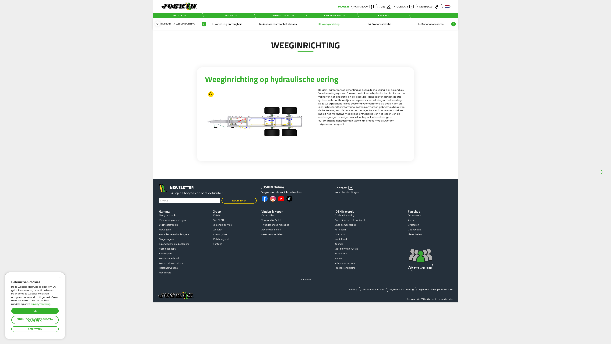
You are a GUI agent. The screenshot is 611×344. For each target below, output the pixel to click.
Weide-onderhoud (169, 258)
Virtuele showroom (345, 263)
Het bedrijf (340, 229)
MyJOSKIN (343, 6)
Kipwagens (165, 229)
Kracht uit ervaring (345, 215)
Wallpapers (341, 253)
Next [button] (453, 24)
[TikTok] (289, 198)
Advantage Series (271, 229)
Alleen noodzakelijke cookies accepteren (35, 320)
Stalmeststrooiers (168, 224)
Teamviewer (305, 279)
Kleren (411, 220)
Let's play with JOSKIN (346, 248)
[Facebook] (264, 198)
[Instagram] (273, 198)
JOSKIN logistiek (221, 239)
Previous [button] (204, 24)
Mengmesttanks (167, 215)
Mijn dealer (426, 6)
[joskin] (179, 9)
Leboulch (217, 229)
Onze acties (267, 215)
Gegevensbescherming (401, 289)
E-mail (164, 200)
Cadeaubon (414, 229)
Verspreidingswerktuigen (172, 220)
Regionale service (222, 224)
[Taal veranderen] (447, 6)
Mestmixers (165, 272)
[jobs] (420, 261)
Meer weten (35, 329)
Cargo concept (167, 248)
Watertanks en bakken (171, 263)
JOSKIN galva (220, 234)
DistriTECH (218, 220)
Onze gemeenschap (345, 224)
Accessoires (414, 215)
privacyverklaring (40, 304)
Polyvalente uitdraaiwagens (174, 234)
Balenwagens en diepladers (174, 244)
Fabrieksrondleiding (345, 267)
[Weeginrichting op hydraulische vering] (254, 122)
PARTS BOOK (361, 6)
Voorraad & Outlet (271, 220)
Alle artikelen (415, 234)
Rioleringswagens (168, 267)
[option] (227, 24)
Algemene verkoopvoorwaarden (435, 289)
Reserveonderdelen (272, 234)
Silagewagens (166, 239)
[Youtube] (281, 198)
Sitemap (353, 289)
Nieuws (338, 258)
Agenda (339, 244)
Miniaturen (413, 224)
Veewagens (165, 253)
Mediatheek (341, 239)
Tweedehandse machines (275, 224)
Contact (402, 6)
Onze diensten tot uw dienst (350, 220)
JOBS (382, 6)
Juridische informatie (373, 289)
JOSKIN (216, 215)
